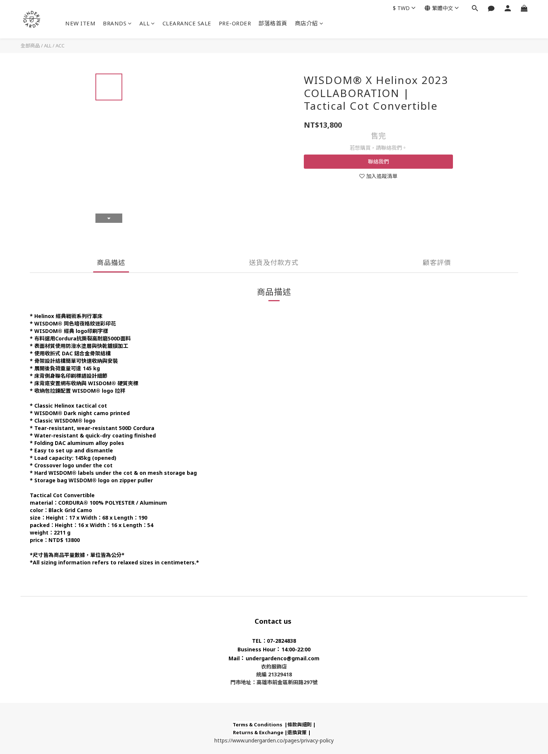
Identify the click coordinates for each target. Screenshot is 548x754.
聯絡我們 (378, 161)
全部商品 (30, 45)
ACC (60, 45)
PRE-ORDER (235, 23)
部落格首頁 (272, 23)
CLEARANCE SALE (187, 23)
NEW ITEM (80, 23)
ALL (144, 23)
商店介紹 (306, 23)
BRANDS (114, 23)
